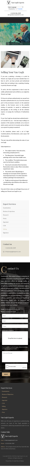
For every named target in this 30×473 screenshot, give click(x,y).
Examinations (5, 391)
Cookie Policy (16, 461)
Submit (6, 374)
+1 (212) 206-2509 (15, 13)
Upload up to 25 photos (8, 330)
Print (3, 412)
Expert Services (15, 43)
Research (4, 397)
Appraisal (4, 400)
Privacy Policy (9, 461)
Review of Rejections (7, 394)
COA (3, 403)
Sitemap (22, 461)
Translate (20, 9)
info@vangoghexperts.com (15, 14)
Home (8, 43)
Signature (4, 409)
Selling (4, 406)
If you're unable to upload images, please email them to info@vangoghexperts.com (15, 347)
